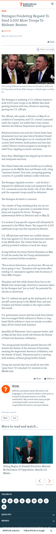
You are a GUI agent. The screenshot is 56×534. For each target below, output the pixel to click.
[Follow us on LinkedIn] (40, 500)
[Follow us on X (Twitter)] (28, 500)
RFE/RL (7, 31)
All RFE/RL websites (11, 531)
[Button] (51, 42)
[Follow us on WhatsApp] (46, 500)
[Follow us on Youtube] (4, 500)
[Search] (51, 531)
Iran (4, 11)
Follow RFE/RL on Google (34, 531)
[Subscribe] (4, 506)
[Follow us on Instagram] (16, 500)
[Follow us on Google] (22, 500)
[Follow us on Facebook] (34, 500)
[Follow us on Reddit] (10, 500)
